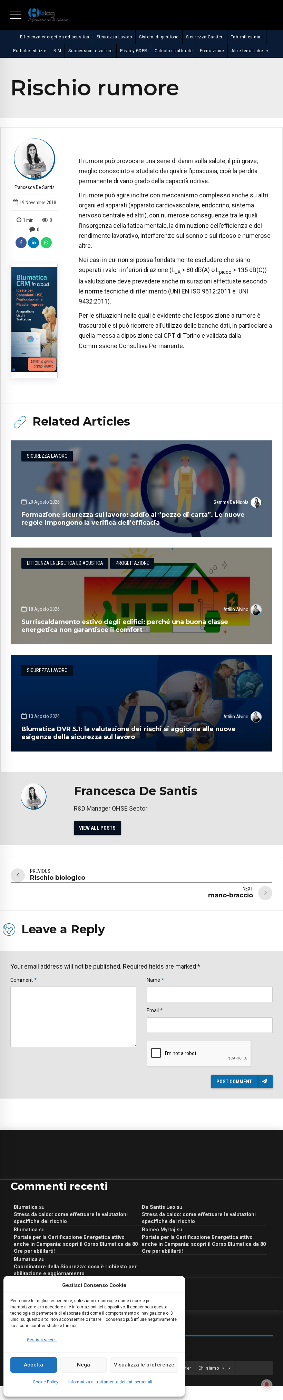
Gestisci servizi (42, 1339)
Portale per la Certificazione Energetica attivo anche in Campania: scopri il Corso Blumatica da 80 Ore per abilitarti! (76, 1244)
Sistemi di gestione (159, 37)
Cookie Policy (45, 1382)
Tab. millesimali (247, 37)
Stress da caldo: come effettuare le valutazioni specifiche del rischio (71, 1217)
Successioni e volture (90, 50)
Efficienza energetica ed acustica (54, 37)
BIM (57, 50)
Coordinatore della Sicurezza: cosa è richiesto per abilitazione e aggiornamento (75, 1270)
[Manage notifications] (266, 1384)
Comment (23, 980)
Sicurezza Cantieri (205, 37)
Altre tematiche (247, 50)
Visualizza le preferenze (144, 1365)
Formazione (212, 50)
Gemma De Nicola (231, 502)
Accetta (33, 1365)
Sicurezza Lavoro (114, 37)
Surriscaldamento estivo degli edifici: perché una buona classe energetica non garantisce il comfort (124, 626)
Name (155, 980)
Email (155, 1010)
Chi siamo (208, 1368)
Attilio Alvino (235, 609)
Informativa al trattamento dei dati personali (110, 1382)
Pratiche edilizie (29, 50)
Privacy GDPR (133, 50)
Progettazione (132, 563)
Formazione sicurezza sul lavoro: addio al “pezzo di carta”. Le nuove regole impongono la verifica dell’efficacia (133, 518)
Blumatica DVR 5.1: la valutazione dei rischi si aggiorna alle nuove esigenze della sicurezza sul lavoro (128, 733)
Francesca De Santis (34, 187)
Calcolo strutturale (174, 50)
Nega (83, 1365)
